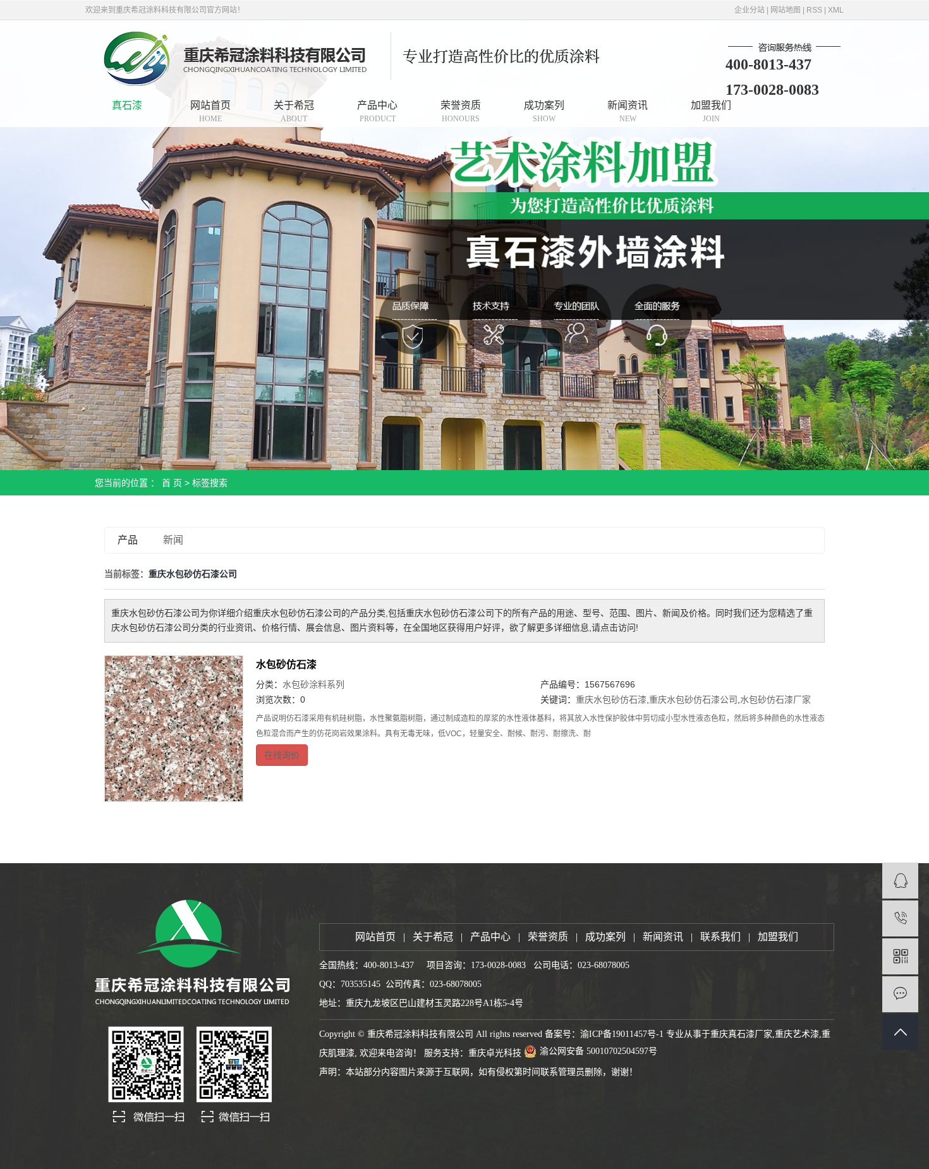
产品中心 (377, 111)
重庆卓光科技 (494, 1053)
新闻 (173, 540)
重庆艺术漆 (797, 1034)
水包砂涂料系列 (313, 684)
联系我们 (720, 936)
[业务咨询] (900, 881)
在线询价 (282, 755)
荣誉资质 (460, 111)
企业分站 (749, 10)
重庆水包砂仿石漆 (611, 699)
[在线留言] (900, 994)
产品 (128, 540)
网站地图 (785, 10)
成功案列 (544, 111)
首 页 (172, 483)
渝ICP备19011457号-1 (622, 1034)
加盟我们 (711, 111)
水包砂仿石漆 (286, 664)
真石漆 (127, 105)
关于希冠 (294, 111)
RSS (814, 10)
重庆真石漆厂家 (741, 1034)
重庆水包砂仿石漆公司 (693, 699)
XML (836, 10)
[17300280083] (900, 918)
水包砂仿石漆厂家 (775, 699)
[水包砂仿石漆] (173, 728)
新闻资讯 (627, 111)
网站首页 (210, 111)
